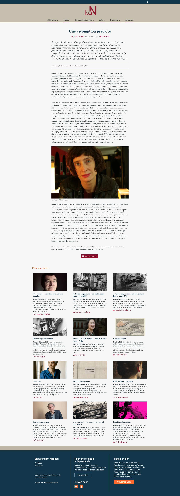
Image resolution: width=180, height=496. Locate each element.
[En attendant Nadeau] (90, 10)
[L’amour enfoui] (130, 327)
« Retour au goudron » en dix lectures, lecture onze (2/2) (128, 294)
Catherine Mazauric (82, 397)
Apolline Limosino (81, 438)
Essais (66, 20)
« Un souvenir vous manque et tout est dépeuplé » (88, 423)
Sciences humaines (83, 20)
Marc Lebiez (39, 397)
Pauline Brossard (121, 442)
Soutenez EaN (124, 482)
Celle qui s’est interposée (123, 381)
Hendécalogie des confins (43, 338)
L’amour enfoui (119, 338)
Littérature (51, 20)
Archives (129, 20)
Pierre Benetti (80, 355)
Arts (101, 20)
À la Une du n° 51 (90, 256)
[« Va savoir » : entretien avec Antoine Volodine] (50, 282)
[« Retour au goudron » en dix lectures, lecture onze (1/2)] (90, 282)
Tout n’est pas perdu (41, 422)
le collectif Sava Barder (83, 312)
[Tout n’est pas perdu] (50, 410)
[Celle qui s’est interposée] (130, 369)
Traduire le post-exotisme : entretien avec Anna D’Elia (89, 339)
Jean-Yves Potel (121, 355)
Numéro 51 (105, 36)
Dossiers (114, 20)
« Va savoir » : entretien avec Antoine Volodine (48, 294)
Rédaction (39, 466)
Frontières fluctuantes (122, 422)
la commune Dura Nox (42, 314)
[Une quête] (50, 369)
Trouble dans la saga (81, 381)
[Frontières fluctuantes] (130, 410)
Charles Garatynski (122, 397)
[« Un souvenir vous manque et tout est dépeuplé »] (90, 410)
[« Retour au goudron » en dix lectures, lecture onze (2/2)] (130, 282)
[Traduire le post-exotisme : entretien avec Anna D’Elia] (90, 327)
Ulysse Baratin (79, 36)
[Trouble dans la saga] (90, 369)
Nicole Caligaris (40, 357)
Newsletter (83, 475)
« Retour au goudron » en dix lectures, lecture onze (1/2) (88, 294)
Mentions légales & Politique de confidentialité (48, 476)
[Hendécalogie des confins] (50, 327)
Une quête (37, 381)
